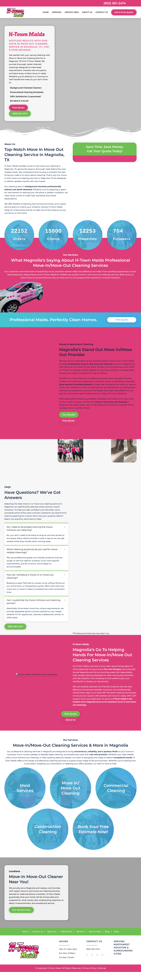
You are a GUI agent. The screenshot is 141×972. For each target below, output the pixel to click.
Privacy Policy (89, 968)
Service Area (72, 12)
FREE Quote (66, 931)
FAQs (116, 931)
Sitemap (102, 968)
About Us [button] (87, 12)
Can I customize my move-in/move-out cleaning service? (33, 602)
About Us (70, 720)
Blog (107, 931)
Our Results (68, 414)
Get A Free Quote (124, 12)
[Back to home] (15, 12)
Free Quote (18, 107)
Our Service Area (21, 910)
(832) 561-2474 (115, 3)
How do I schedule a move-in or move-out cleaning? (30, 576)
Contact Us (102, 12)
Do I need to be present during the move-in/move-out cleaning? (30, 528)
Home (46, 12)
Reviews (80, 931)
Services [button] (56, 12)
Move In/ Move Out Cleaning (70, 788)
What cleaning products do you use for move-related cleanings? (32, 551)
